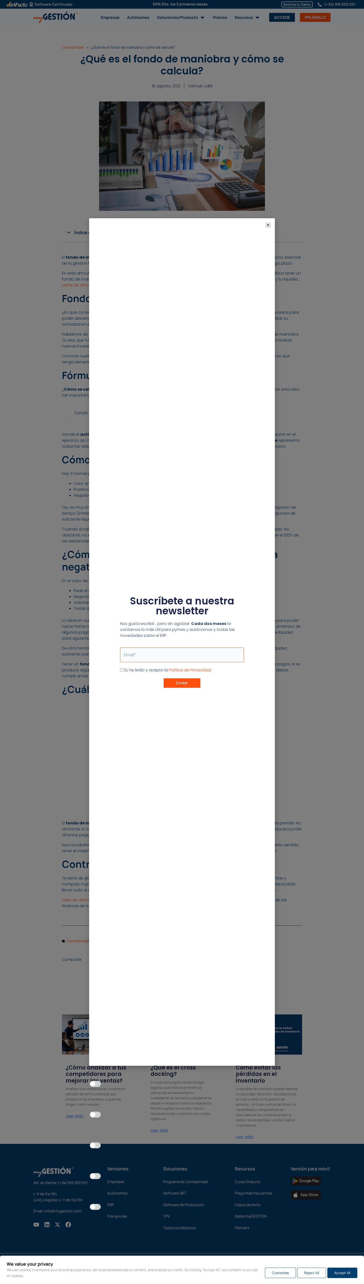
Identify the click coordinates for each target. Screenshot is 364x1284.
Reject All (311, 1272)
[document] (182, 642)
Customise (280, 1272)
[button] (268, 225)
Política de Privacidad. (190, 670)
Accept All (342, 1272)
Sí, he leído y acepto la (167, 670)
